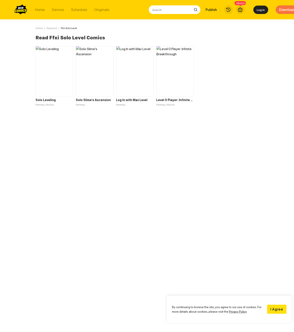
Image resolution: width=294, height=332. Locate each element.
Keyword (52, 28)
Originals (101, 10)
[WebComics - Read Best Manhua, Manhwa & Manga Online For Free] (21, 10)
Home (40, 10)
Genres (58, 10)
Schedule (79, 10)
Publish (211, 9)
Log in (261, 10)
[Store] (240, 9)
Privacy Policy (238, 311)
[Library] (228, 9)
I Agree (276, 309)
